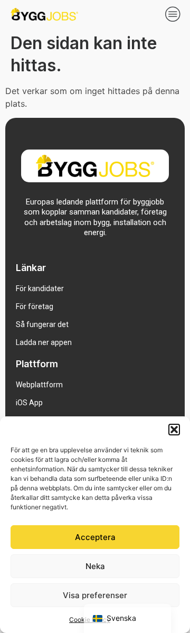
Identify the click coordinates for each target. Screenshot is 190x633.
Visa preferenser (95, 595)
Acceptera (95, 537)
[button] (174, 429)
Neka (95, 566)
